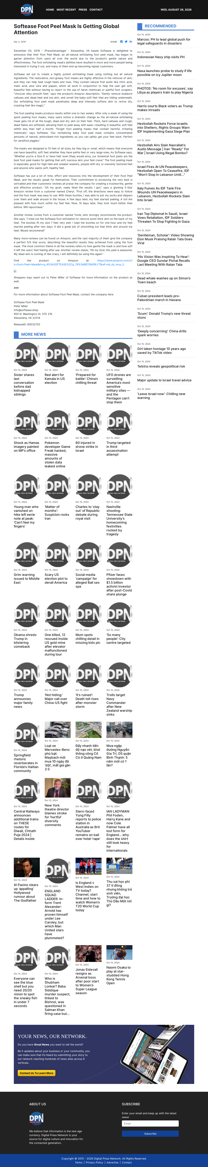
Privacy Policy (94, 1162)
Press (83, 9)
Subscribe (150, 1133)
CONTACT (96, 9)
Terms (78, 1162)
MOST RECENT (66, 9)
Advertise (112, 1162)
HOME (50, 9)
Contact (127, 1162)
